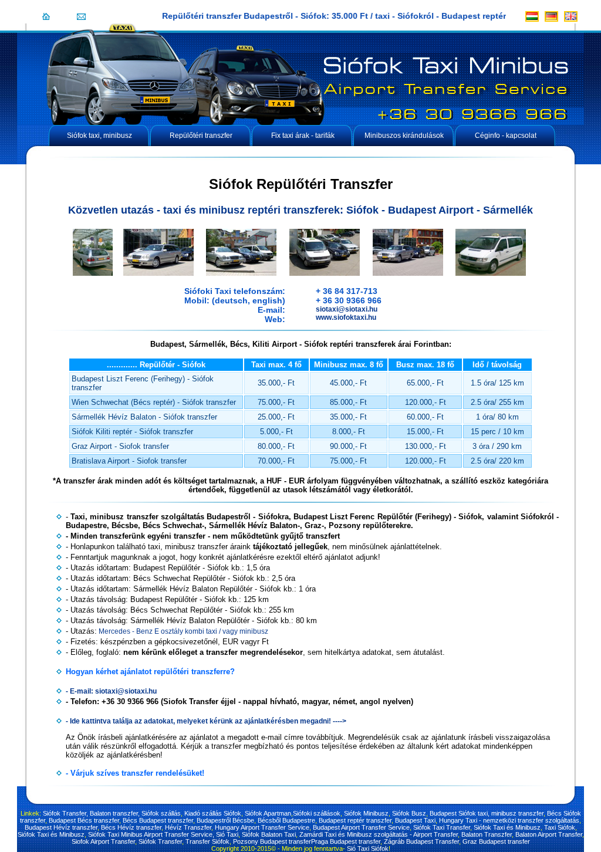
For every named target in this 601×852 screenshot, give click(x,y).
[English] (571, 16)
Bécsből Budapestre (286, 820)
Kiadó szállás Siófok (212, 813)
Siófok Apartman (268, 813)
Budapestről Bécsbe (225, 820)
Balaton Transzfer (486, 834)
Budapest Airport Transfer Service (361, 827)
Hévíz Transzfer (188, 827)
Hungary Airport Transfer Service (262, 827)
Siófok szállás (161, 813)
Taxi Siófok (559, 827)
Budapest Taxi (415, 820)
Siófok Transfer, (65, 813)
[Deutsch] (551, 16)
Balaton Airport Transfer (548, 834)
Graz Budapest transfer (496, 841)
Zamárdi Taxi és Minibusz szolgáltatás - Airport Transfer (378, 834)
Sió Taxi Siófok (368, 848)
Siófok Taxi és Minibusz (507, 827)
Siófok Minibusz (366, 813)
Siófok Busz (409, 813)
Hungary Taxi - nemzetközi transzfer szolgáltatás (509, 820)
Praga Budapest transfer (345, 841)
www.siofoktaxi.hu (346, 317)
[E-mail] (81, 16)
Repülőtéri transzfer (201, 135)
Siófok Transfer (160, 841)
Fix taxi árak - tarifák (303, 135)
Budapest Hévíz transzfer (61, 827)
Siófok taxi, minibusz (99, 135)
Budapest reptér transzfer (355, 820)
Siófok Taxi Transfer (441, 827)
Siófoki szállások (316, 813)
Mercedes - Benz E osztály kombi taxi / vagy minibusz (182, 631)
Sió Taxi (227, 834)
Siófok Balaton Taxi (269, 834)
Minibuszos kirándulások (404, 135)
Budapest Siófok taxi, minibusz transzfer (486, 813)
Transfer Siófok (207, 841)
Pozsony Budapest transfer (272, 841)
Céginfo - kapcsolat (505, 135)
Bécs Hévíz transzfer (131, 827)
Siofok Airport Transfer (103, 841)
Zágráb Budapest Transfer (421, 841)
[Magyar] (532, 16)
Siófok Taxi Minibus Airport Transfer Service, (150, 834)
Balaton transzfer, (115, 813)
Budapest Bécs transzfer (84, 820)
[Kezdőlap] (46, 16)
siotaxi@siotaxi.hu (346, 309)
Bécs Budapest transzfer (158, 820)
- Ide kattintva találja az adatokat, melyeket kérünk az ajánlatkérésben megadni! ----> (206, 721)
